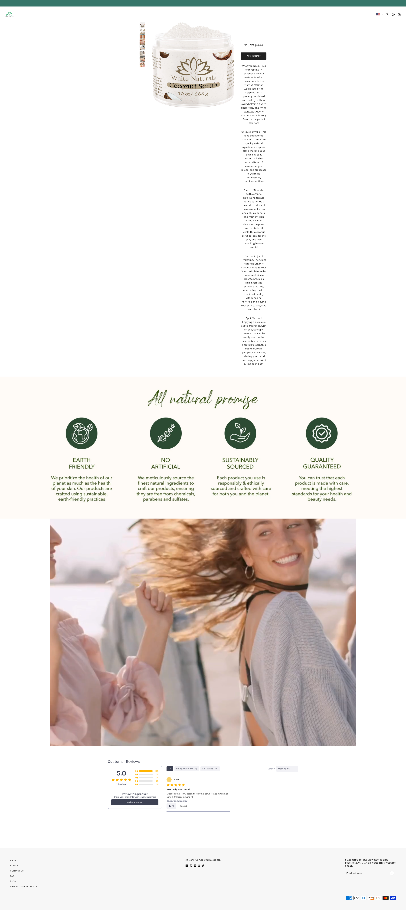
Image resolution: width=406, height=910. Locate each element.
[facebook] (186, 865)
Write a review (134, 802)
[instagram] (190, 865)
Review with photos (186, 768)
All (169, 768)
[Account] (393, 14)
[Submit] (392, 873)
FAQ (12, 876)
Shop (13, 860)
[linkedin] (195, 865)
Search (14, 866)
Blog (13, 881)
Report (183, 806)
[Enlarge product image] (193, 65)
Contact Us (17, 871)
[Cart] (399, 14)
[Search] (387, 14)
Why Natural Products (23, 886)
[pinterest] (199, 865)
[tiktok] (203, 865)
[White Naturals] (9, 14)
